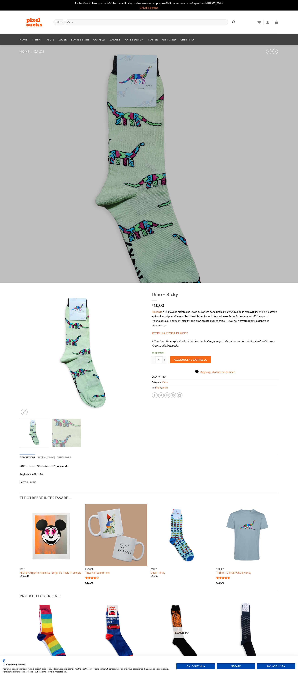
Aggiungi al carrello (191, 359)
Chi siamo (187, 39)
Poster (153, 39)
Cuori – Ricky (158, 572)
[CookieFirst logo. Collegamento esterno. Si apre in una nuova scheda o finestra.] (4, 660)
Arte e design (134, 39)
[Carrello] (276, 22)
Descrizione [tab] (27, 457)
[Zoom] (24, 412)
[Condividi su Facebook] (155, 395)
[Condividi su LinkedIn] (179, 395)
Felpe (50, 39)
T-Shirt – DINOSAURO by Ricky (233, 572)
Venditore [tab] (64, 457)
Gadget (115, 39)
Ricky (158, 387)
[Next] (139, 353)
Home (23, 39)
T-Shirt (37, 39)
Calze (62, 39)
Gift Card (169, 39)
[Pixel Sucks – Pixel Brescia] (34, 22)
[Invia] (233, 22)
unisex (165, 387)
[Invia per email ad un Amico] (167, 395)
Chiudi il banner (149, 7)
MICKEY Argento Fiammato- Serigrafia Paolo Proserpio (50, 572)
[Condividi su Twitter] (161, 395)
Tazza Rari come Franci (97, 572)
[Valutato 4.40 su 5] (92, 578)
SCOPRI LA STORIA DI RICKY (170, 333)
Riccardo (157, 311)
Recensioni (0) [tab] (46, 457)
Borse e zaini (80, 39)
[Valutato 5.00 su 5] (223, 578)
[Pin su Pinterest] (173, 395)
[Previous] (26, 353)
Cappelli (99, 39)
